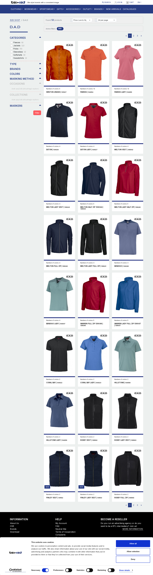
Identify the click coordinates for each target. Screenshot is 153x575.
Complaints (60, 535)
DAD (60, 28)
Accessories (73, 9)
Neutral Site (60, 529)
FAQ (57, 526)
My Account (61, 523)
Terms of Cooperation (65, 532)
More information (133, 529)
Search (107, 2)
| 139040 (57, 266)
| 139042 (123, 150)
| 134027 (88, 150)
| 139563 (125, 440)
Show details (124, 570)
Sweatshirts (20, 58)
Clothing (16, 9)
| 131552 (54, 498)
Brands (98, 9)
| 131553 (91, 498)
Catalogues (129, 9)
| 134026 (52, 150)
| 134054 (86, 92)
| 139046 (91, 324)
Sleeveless (19, 52)
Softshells (19, 55)
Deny (133, 559)
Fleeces (18, 42)
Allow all (133, 544)
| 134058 (122, 383)
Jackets (18, 45)
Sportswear (46, 9)
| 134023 (90, 383)
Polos (17, 48)
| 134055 (123, 92)
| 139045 (127, 207)
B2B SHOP (15, 20)
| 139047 (127, 324)
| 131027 (56, 92)
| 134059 (56, 440)
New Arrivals (113, 9)
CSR (12, 526)
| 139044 (91, 208)
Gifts (60, 9)
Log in (119, 2)
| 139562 (88, 440)
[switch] (68, 570)
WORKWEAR (30, 9)
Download (14, 532)
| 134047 (55, 324)
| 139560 (124, 498)
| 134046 (121, 266)
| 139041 (93, 266)
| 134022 (54, 383)
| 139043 (58, 207)
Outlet (87, 9)
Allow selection (133, 551)
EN (139, 2)
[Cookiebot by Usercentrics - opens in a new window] (15, 570)
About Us (14, 523)
